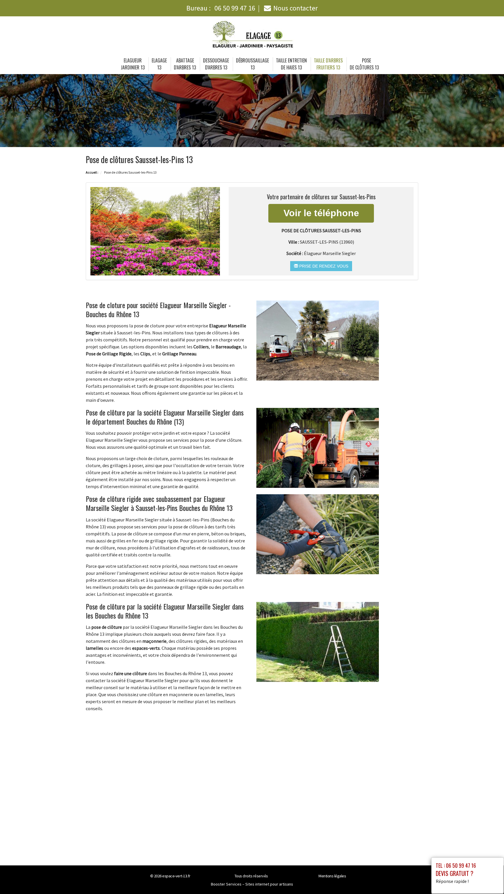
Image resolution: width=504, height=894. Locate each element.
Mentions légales (332, 876)
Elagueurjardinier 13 (133, 64)
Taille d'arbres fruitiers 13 (328, 64)
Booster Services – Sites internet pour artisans (252, 884)
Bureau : (220, 8)
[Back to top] (488, 878)
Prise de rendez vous (323, 266)
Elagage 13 (159, 64)
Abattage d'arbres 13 (185, 64)
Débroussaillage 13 (252, 64)
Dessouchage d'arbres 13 (216, 64)
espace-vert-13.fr (176, 876)
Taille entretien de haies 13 (291, 64)
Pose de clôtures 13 (364, 64)
